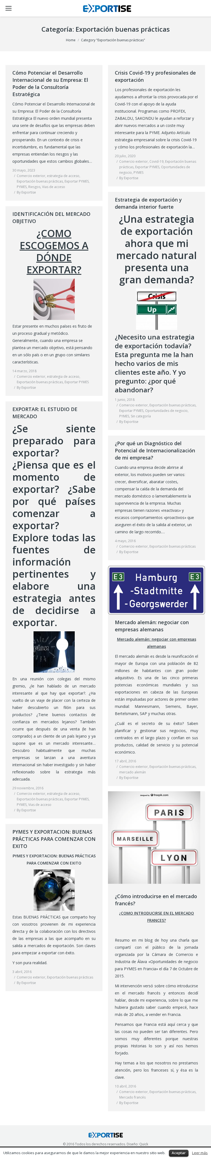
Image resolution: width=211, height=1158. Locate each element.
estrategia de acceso (63, 175)
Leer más (200, 1152)
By (26, 192)
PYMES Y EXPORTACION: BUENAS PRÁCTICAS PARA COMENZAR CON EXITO (54, 838)
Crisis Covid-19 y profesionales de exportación (155, 76)
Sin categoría (141, 416)
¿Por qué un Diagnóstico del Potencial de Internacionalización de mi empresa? (155, 450)
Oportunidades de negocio (166, 410)
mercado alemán (132, 772)
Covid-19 (156, 161)
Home (71, 40)
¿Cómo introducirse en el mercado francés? (156, 900)
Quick (143, 1144)
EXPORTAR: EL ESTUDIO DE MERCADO (44, 413)
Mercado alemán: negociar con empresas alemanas (152, 626)
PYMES (22, 186)
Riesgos (34, 186)
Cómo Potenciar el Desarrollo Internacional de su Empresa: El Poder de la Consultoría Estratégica (50, 83)
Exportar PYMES (77, 181)
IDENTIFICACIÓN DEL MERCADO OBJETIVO (51, 217)
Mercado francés (132, 1097)
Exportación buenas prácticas (40, 181)
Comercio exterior (31, 175)
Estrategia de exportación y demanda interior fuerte (148, 203)
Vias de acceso (53, 186)
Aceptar (179, 1152)
